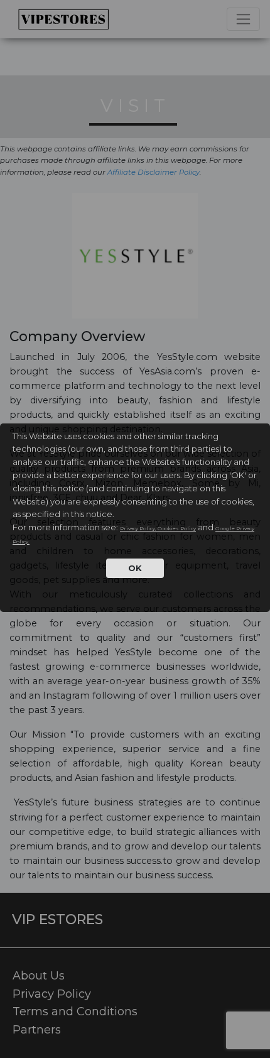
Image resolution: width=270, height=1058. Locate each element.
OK (135, 568)
